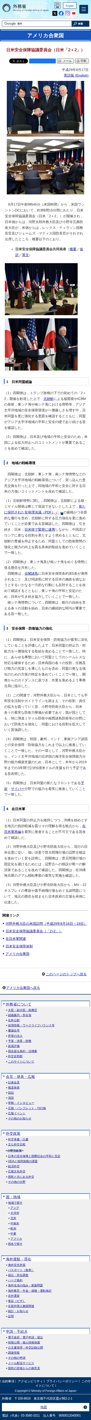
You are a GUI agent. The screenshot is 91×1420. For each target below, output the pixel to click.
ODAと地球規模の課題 (23, 1161)
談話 (11, 1092)
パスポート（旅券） (21, 1270)
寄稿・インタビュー (21, 1103)
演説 (11, 1098)
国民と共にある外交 (21, 1176)
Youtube (73, 13)
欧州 (13, 1228)
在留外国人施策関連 (21, 1306)
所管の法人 (15, 1036)
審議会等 (14, 1030)
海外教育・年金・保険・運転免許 (30, 1290)
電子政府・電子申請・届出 (25, 1337)
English (70, 5)
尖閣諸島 (31, 573)
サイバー (18, 789)
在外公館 (14, 1020)
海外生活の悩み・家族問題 (25, 1285)
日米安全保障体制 (19, 946)
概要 (73, 249)
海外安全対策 (16, 1265)
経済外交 (14, 1166)
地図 (43, 1407)
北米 (13, 1218)
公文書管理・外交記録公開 (25, 1347)
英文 (25, 255)
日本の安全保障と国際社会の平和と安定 (34, 1156)
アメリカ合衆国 (17, 954)
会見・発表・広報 (20, 1076)
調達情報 (14, 1352)
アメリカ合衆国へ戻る (23, 988)
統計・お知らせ (18, 1311)
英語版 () (76, 75)
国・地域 (13, 1197)
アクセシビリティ (30, 1381)
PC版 (58, 5)
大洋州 (14, 1213)
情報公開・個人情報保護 (24, 1342)
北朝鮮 (48, 399)
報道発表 (14, 1087)
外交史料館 (15, 1056)
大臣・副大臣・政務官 (22, 1010)
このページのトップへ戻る (66, 974)
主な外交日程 (16, 1144)
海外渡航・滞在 (18, 1259)
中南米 (14, 1223)
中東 (13, 1233)
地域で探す (15, 1202)
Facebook (61, 13)
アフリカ (16, 1238)
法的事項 (8, 1381)
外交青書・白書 (18, 1139)
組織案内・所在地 (19, 1015)
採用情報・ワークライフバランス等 (31, 1025)
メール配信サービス (21, 1363)
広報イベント (16, 1113)
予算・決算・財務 (19, 1041)
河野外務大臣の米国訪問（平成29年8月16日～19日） (46, 924)
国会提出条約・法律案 (22, 1051)
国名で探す (15, 1244)
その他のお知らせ (19, 1118)
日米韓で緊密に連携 (40, 529)
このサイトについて (21, 1061)
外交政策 (13, 1133)
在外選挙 (14, 1296)
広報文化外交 (16, 1171)
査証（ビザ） (16, 1301)
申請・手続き (17, 1331)
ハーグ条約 (15, 1280)
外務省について (18, 1004)
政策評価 (14, 1046)
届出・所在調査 (18, 1275)
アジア (14, 1208)
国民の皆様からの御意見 (24, 1368)
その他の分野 (16, 1182)
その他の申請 (16, 1357)
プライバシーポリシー (62, 1381)
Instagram (67, 13)
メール (67, 61)
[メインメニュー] (83, 9)
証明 (11, 1316)
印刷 (83, 60)
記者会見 (14, 1082)
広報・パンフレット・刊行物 (27, 1108)
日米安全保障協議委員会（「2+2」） (34, 931)
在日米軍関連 (16, 939)
